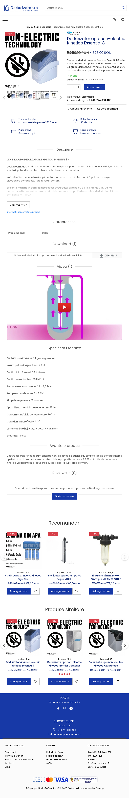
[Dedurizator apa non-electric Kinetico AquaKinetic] (106, 637)
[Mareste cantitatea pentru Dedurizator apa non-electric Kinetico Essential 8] (78, 87)
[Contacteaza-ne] (115, 19)
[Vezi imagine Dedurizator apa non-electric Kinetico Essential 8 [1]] (19, 95)
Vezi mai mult (18, 205)
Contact (9, 763)
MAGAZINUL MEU (14, 745)
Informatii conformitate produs (23, 212)
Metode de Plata (54, 752)
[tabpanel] (32, 60)
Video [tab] (64, 266)
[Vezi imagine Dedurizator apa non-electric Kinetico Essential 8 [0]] (11, 95)
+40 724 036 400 (66, 730)
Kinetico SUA (23, 572)
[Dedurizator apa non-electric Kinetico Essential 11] (23, 637)
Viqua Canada (64, 572)
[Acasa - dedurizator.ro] (21, 8)
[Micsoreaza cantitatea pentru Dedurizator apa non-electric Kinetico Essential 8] (69, 87)
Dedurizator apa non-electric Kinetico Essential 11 (23, 663)
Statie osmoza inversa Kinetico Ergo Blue (23, 577)
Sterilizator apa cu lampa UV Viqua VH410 (64, 577)
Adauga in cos (94, 87)
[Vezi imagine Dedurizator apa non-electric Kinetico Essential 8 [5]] (54, 95)
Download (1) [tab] (64, 243)
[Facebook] (58, 708)
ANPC (49, 763)
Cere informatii (109, 108)
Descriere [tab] (64, 149)
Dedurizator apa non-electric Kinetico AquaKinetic (106, 663)
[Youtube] (71, 708)
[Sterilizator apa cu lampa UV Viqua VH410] (64, 550)
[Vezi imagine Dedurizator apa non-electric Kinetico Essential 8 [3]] (36, 95)
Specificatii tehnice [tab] (64, 348)
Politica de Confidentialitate (19, 759)
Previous (4, 98)
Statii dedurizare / (43, 26)
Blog (7, 766)
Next (60, 98)
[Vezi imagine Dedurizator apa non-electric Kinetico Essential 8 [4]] (45, 95)
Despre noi (10, 752)
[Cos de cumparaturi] (122, 19)
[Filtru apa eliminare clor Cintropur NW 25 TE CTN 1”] (106, 550)
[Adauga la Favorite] (35, 591)
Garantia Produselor (56, 759)
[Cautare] (123, 8)
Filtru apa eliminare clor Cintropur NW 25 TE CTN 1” (106, 577)
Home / (30, 26)
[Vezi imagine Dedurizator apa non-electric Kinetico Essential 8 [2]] (28, 95)
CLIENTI (50, 745)
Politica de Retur (54, 755)
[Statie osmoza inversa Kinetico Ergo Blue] (23, 550)
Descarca (110, 255)
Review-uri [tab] (64, 472)
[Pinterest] (65, 708)
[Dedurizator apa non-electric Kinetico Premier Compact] (64, 637)
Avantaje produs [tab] (65, 445)
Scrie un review (64, 496)
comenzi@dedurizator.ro (66, 734)
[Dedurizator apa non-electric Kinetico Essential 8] (32, 60)
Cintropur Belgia (106, 572)
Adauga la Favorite (80, 108)
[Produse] (5, 20)
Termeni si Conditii (14, 755)
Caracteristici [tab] (64, 221)
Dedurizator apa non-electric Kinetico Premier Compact (64, 663)
